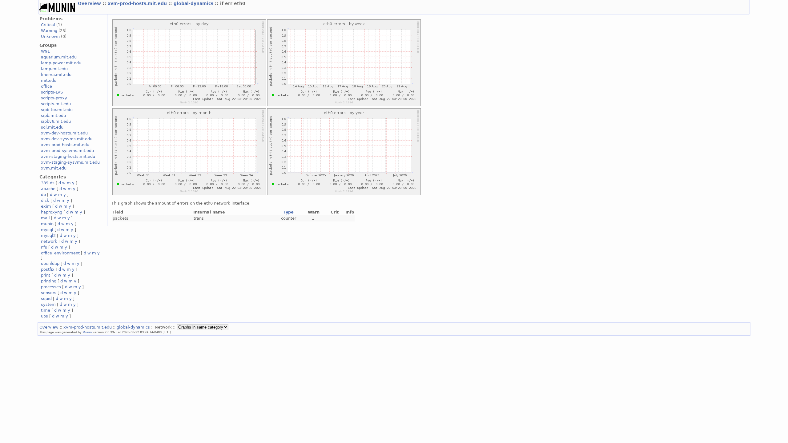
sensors (48, 292)
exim (46, 206)
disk (45, 200)
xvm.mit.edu (53, 168)
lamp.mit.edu (54, 68)
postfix (47, 269)
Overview (90, 3)
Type (288, 212)
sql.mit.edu (52, 127)
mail (45, 218)
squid (46, 298)
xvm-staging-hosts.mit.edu (68, 156)
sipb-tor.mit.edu (57, 109)
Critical (48, 24)
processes (51, 287)
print (45, 275)
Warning (49, 30)
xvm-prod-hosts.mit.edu (138, 3)
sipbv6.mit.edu (56, 121)
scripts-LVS (52, 92)
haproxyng (51, 212)
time (45, 310)
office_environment (60, 253)
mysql (47, 229)
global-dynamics (194, 3)
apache (48, 188)
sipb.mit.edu (53, 115)
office (46, 86)
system (48, 304)
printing (48, 281)
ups (44, 316)
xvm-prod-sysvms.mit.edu (67, 150)
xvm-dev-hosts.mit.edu (64, 133)
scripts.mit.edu (56, 104)
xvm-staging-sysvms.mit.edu (70, 162)
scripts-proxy (54, 98)
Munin (87, 332)
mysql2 (48, 235)
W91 (45, 51)
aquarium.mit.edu (59, 57)
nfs (44, 247)
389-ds (47, 183)
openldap (50, 263)
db (43, 194)
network (49, 241)
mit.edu (48, 80)
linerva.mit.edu (56, 74)
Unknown (50, 36)
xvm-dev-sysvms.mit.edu (66, 139)
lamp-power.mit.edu (61, 63)
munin (47, 224)
